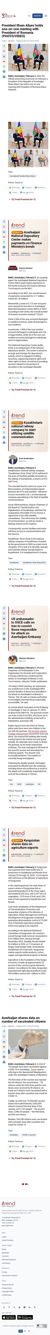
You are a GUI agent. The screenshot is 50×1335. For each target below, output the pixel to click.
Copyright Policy (8, 1291)
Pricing (4, 1272)
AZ (25, 1331)
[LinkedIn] (29, 1307)
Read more (22, 271)
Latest (4, 1237)
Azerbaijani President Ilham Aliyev (22, 176)
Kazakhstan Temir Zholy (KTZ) (34, 562)
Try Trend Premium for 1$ (23, 199)
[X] (14, 1307)
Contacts (5, 1256)
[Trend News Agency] (8, 1204)
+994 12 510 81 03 (8, 1223)
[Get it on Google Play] (25, 1317)
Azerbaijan (30, 784)
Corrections (6, 1263)
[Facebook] (9, 1307)
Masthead (5, 1253)
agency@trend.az (7, 1225)
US (39, 784)
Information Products (9, 1276)
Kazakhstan (14, 562)
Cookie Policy (6, 1295)
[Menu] (45, 15)
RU (29, 1331)
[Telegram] (24, 1307)
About (4, 1249)
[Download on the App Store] (9, 1317)
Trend (10, 288)
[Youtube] (19, 1307)
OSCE (19, 784)
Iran (11, 784)
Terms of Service (8, 1285)
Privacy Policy (7, 1288)
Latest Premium (7, 1240)
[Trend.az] (9, 16)
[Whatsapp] (4, 1307)
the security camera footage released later (27, 732)
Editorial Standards (9, 1260)
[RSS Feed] (35, 1307)
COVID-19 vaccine (29, 1135)
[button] (4, 46)
